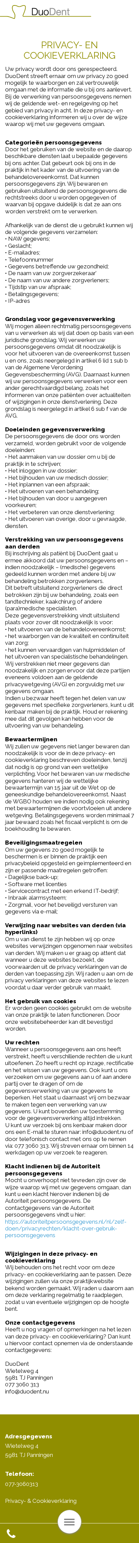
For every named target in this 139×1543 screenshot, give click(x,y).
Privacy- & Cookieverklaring (41, 1500)
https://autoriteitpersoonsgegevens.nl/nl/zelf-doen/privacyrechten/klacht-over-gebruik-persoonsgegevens (66, 1228)
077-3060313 (21, 1484)
